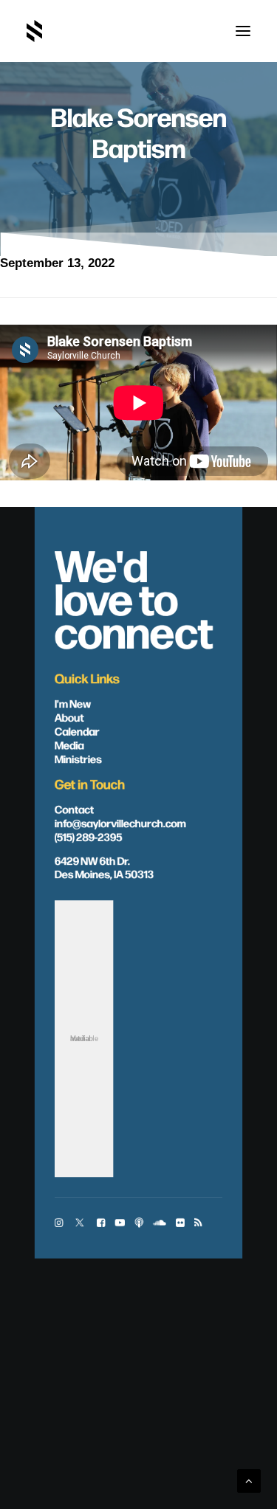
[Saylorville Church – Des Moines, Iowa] (34, 31)
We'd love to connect (134, 596)
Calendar (77, 730)
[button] (243, 31)
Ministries (78, 758)
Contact (74, 808)
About (69, 717)
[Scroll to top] (249, 1480)
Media (69, 744)
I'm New (73, 703)
